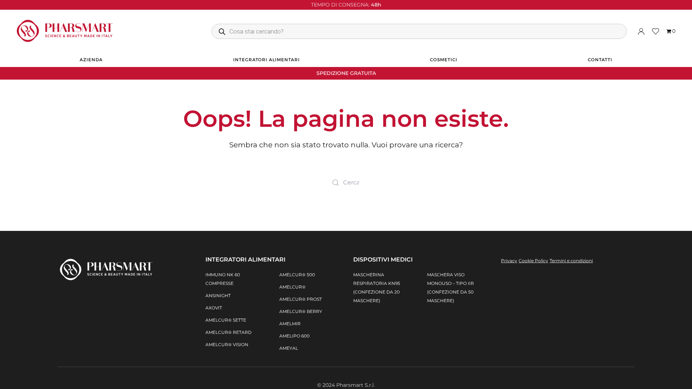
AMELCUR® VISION (226, 344)
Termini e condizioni (571, 260)
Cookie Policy (533, 260)
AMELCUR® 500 (297, 274)
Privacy (509, 260)
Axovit (213, 307)
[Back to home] (64, 31)
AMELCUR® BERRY (300, 311)
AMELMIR (290, 323)
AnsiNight (218, 295)
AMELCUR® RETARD (228, 332)
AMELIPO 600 (294, 336)
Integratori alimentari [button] (266, 59)
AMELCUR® (292, 287)
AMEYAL (288, 348)
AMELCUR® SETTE (225, 320)
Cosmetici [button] (443, 59)
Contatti (600, 59)
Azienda (91, 59)
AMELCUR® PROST (300, 299)
